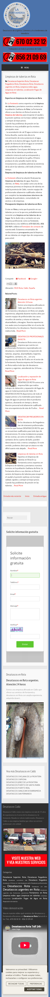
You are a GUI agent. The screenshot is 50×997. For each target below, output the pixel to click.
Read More (21, 331)
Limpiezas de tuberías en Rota (30, 454)
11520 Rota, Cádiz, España (24, 288)
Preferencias (36, 984)
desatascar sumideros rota (17, 880)
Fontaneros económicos (21, 893)
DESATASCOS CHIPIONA (16, 779)
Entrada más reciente (12, 496)
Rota (17, 184)
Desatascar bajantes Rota (18, 81)
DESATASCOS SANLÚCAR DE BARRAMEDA (23, 791)
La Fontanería (13, 103)
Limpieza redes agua (28, 87)
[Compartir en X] (13, 283)
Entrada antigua (39, 496)
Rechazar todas (16, 984)
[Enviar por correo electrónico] (8, 283)
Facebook (22, 279)
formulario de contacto (31, 226)
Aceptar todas (34, 989)
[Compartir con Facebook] (15, 283)
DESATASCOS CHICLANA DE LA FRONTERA (23, 776)
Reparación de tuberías (10, 901)
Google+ (34, 279)
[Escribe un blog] (10, 283)
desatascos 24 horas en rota (11, 883)
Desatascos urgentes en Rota (21, 889)
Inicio (27, 496)
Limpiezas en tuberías (14, 90)
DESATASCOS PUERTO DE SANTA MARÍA (23, 785)
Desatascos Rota (26, 84)
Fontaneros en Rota (38, 893)
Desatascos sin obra (39, 886)
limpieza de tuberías (13, 115)
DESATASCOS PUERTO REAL (18, 788)
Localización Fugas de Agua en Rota (29, 898)
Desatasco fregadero (38, 880)
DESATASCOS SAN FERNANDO (19, 794)
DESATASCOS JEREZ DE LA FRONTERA (22, 782)
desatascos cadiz (25, 883)
